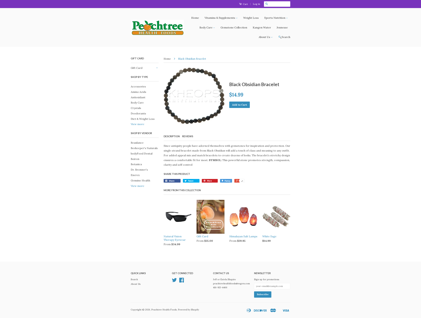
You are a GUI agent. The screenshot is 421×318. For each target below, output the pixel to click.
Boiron (135, 159)
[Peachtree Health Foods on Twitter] (174, 281)
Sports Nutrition (275, 17)
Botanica (136, 164)
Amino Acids (138, 92)
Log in (256, 3)
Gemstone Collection (234, 27)
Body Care (206, 27)
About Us (265, 37)
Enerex (135, 175)
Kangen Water (262, 27)
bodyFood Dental (141, 153)
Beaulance (137, 142)
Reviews (187, 136)
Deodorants (138, 113)
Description (172, 136)
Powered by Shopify (188, 309)
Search (134, 279)
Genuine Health (140, 180)
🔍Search (284, 37)
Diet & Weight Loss (143, 118)
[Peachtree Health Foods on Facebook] (181, 281)
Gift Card (136, 68)
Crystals (136, 108)
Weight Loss (251, 17)
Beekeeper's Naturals (144, 148)
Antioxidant (138, 97)
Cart (245, 4)
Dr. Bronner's (139, 169)
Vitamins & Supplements (220, 17)
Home (195, 17)
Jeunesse (282, 27)
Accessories (138, 86)
